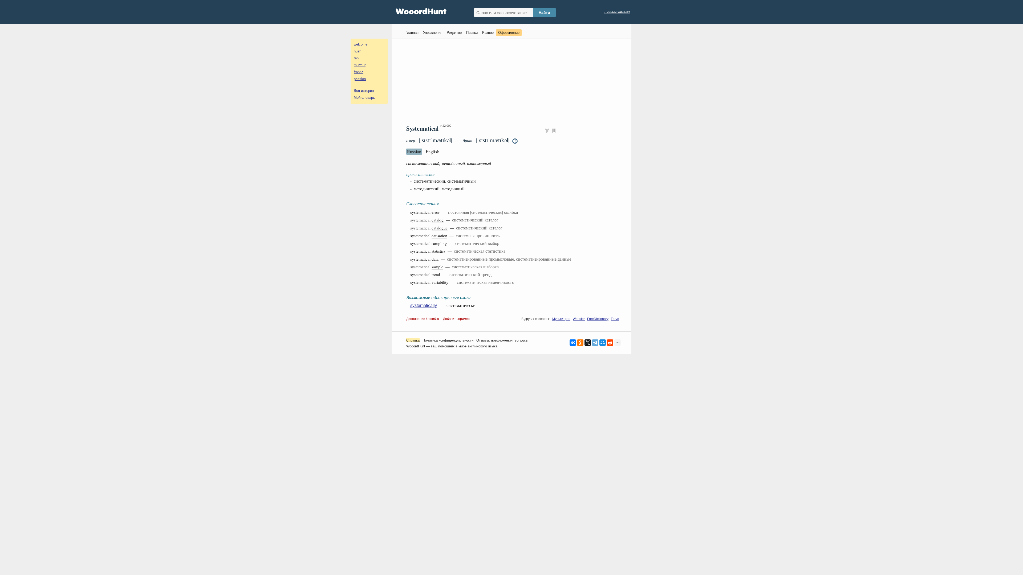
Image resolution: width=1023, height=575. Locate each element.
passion (360, 79)
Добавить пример (456, 319)
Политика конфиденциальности (448, 340)
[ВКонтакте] (573, 342)
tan (356, 58)
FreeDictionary (597, 319)
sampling (439, 243)
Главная (412, 33)
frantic (358, 72)
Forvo (615, 319)
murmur (360, 65)
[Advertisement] (513, 81)
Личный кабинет (617, 12)
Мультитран (561, 319)
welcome (360, 44)
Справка (413, 340)
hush (357, 51)
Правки (472, 33)
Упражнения (432, 33)
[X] (587, 342)
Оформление (508, 33)
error (436, 212)
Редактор (454, 33)
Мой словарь (364, 98)
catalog (438, 220)
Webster (579, 319)
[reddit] (610, 342)
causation (439, 235)
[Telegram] (595, 342)
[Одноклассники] (580, 342)
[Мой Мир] (602, 342)
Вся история (364, 91)
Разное (488, 33)
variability (440, 282)
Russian (414, 152)
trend (436, 274)
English (432, 152)
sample (437, 266)
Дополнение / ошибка (422, 319)
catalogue (440, 228)
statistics (438, 251)
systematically (423, 305)
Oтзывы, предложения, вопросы (502, 340)
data (435, 259)
